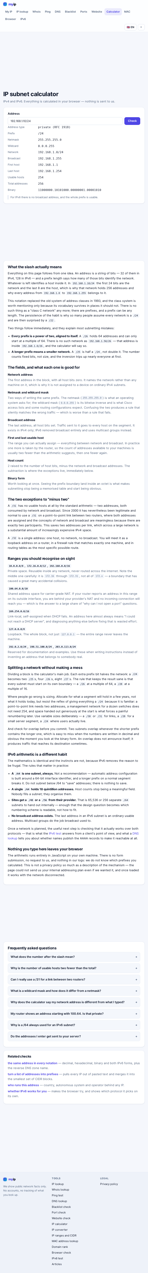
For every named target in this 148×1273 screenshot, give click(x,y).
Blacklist (70, 11)
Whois (36, 11)
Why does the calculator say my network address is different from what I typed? (68, 1002)
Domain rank (60, 1247)
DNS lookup (59, 1201)
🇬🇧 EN (130, 27)
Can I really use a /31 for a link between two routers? (48, 979)
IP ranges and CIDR (64, 1235)
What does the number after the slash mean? (43, 957)
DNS (58, 11)
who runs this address (23, 1085)
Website (97, 11)
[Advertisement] (74, 62)
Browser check (61, 1252)
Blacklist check (61, 1207)
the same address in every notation (32, 1063)
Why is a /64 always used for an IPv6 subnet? (43, 1025)
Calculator (113, 11)
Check (132, 121)
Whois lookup (60, 1189)
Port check (59, 1212)
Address (14, 113)
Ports (83, 11)
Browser (10, 19)
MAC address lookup (65, 1241)
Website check (61, 1218)
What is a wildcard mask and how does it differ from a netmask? (56, 991)
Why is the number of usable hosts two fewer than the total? (53, 968)
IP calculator (60, 1224)
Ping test (57, 1195)
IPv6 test (55, 833)
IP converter (60, 1229)
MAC (127, 11)
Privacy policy (109, 1184)
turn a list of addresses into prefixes (33, 1074)
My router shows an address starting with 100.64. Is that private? (57, 1013)
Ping (48, 11)
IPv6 (23, 19)
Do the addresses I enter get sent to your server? (46, 1036)
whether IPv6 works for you (27, 1091)
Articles (57, 1264)
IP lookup (22, 11)
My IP (8, 11)
